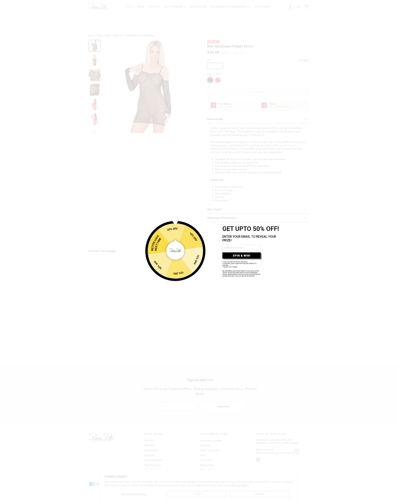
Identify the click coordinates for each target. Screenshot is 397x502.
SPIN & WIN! (241, 255)
